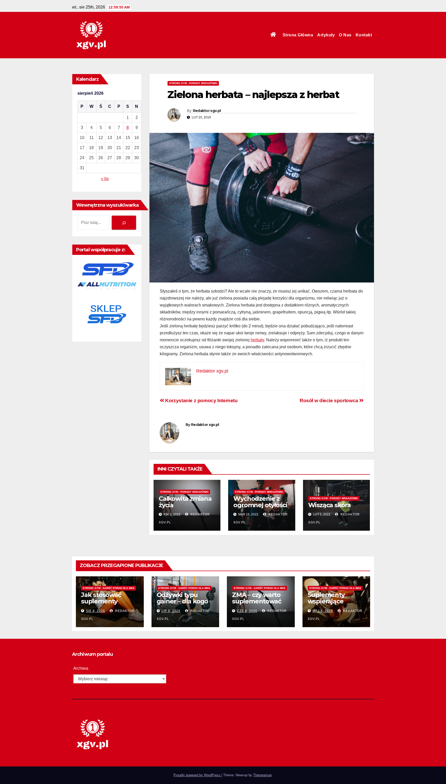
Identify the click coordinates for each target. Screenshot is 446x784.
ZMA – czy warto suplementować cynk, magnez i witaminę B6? (256, 604)
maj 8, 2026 (323, 611)
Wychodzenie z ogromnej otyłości (260, 502)
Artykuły (326, 35)
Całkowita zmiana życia (185, 502)
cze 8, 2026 (247, 611)
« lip (105, 178)
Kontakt (364, 35)
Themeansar (262, 775)
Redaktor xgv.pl (207, 110)
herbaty (257, 340)
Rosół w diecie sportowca (329, 400)
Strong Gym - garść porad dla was (108, 588)
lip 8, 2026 (171, 611)
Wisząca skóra (329, 505)
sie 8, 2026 (95, 611)
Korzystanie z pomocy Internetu (201, 400)
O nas (345, 35)
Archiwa (80, 668)
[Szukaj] (124, 222)
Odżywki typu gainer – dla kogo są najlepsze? (182, 601)
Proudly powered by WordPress (197, 775)
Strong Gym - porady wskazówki (193, 83)
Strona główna (298, 35)
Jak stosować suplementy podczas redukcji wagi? (106, 604)
